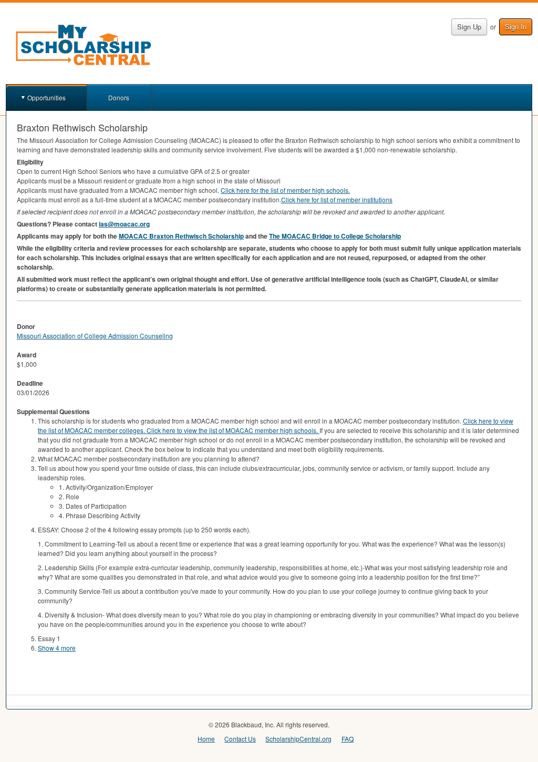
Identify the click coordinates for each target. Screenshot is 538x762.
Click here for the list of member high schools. (285, 190)
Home (206, 738)
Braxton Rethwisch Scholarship (181, 236)
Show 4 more (57, 647)
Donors (118, 97)
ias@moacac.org (124, 224)
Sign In (515, 27)
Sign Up (469, 27)
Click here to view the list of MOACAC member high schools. (233, 430)
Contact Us (240, 738)
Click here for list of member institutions (336, 199)
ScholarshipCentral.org (298, 738)
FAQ (348, 738)
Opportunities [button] (46, 97)
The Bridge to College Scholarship (335, 236)
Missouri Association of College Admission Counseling (95, 335)
